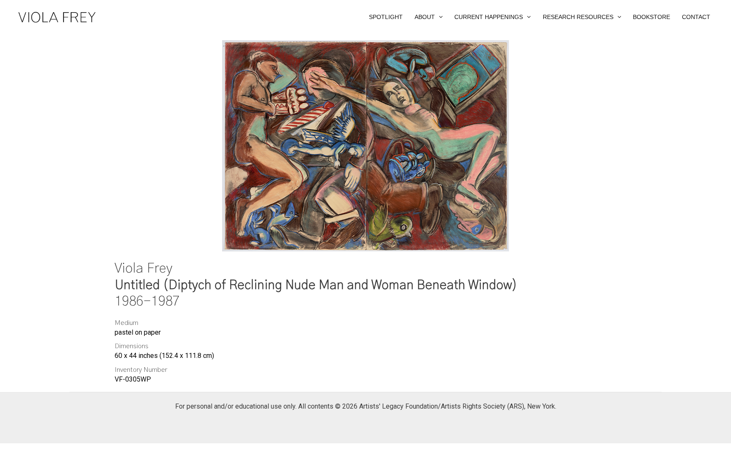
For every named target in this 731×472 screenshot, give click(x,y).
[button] (428, 17)
